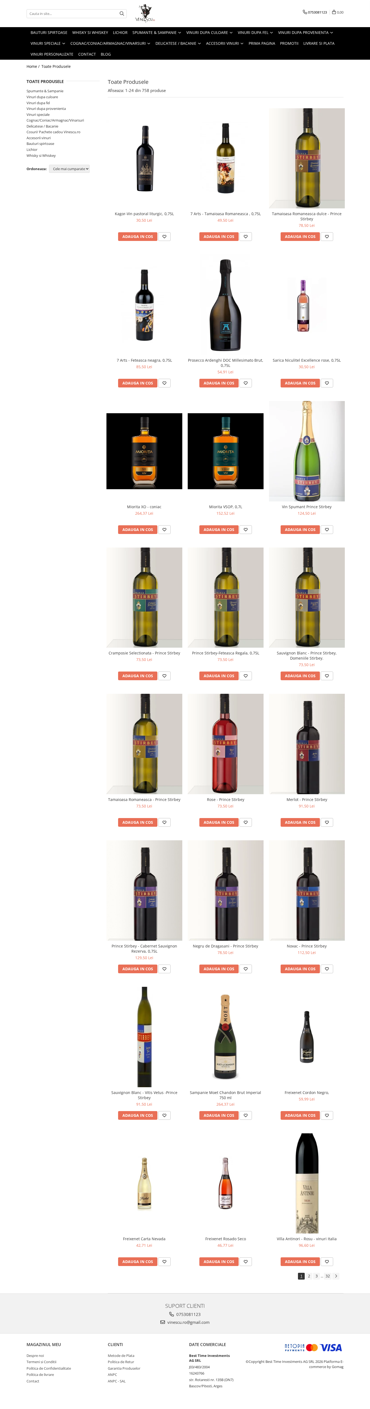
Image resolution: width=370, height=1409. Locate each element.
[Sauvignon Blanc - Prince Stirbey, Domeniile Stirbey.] (307, 598)
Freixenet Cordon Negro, (307, 1092)
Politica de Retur (121, 1361)
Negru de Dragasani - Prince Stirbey (225, 946)
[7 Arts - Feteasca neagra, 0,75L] (144, 305)
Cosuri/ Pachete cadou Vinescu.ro (53, 131)
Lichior (32, 149)
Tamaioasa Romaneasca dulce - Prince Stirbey (307, 216)
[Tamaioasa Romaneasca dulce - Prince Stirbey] (307, 158)
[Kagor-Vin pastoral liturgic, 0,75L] (144, 158)
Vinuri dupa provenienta (46, 108)
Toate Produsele (56, 66)
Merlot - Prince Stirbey (307, 799)
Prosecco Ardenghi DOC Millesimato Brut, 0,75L (225, 363)
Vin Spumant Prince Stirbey (307, 506)
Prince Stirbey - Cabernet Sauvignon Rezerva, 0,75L (144, 948)
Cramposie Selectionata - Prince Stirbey (144, 653)
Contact (87, 54)
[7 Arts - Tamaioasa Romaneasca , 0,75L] (226, 158)
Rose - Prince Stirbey (225, 799)
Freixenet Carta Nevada (144, 1238)
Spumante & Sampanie (45, 90)
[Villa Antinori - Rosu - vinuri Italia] (307, 1183)
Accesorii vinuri (39, 137)
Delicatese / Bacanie (42, 126)
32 (328, 1275)
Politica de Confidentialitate (49, 1368)
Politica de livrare (40, 1374)
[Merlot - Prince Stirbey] (307, 744)
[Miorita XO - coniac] (144, 451)
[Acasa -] (162, 13)
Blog (106, 54)
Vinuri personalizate (52, 54)
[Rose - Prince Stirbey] (226, 744)
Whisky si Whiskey (41, 155)
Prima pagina (262, 43)
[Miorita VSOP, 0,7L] (226, 451)
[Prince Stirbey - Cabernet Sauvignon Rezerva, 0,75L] (144, 890)
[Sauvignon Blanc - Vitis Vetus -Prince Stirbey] (144, 1037)
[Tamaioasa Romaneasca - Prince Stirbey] (144, 744)
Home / (34, 66)
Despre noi (35, 1355)
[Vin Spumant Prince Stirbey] (307, 451)
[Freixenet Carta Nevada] (144, 1183)
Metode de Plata (121, 1355)
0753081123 (188, 1314)
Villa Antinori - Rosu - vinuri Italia (307, 1238)
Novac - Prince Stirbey (307, 946)
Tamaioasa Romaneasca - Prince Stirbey (144, 799)
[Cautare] (122, 13)
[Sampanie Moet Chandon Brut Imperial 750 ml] (226, 1037)
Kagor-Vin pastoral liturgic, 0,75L (144, 213)
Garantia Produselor (124, 1368)
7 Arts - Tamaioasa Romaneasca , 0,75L (225, 213)
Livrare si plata (319, 43)
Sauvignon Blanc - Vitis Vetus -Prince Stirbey (144, 1095)
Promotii (289, 43)
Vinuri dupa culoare (42, 96)
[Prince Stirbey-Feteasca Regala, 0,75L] (226, 598)
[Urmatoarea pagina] (335, 1276)
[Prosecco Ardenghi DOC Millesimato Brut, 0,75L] (226, 305)
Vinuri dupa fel (38, 102)
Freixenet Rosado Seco (225, 1238)
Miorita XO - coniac (144, 506)
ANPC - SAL (117, 1381)
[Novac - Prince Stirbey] (307, 890)
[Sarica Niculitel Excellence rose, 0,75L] (307, 305)
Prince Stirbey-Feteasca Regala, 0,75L (225, 653)
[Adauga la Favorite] (164, 236)
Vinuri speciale (38, 114)
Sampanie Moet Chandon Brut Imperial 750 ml (225, 1095)
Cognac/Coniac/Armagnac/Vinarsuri (55, 120)
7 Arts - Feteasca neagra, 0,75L (144, 360)
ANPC (112, 1374)
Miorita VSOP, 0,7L (225, 506)
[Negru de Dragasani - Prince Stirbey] (226, 890)
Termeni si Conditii (41, 1361)
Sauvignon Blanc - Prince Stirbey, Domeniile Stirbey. (307, 655)
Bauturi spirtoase (40, 143)
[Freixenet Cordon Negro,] (307, 1037)
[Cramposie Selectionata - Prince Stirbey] (144, 598)
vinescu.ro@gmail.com (188, 1322)
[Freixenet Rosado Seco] (226, 1183)
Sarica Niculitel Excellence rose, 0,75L (307, 360)
